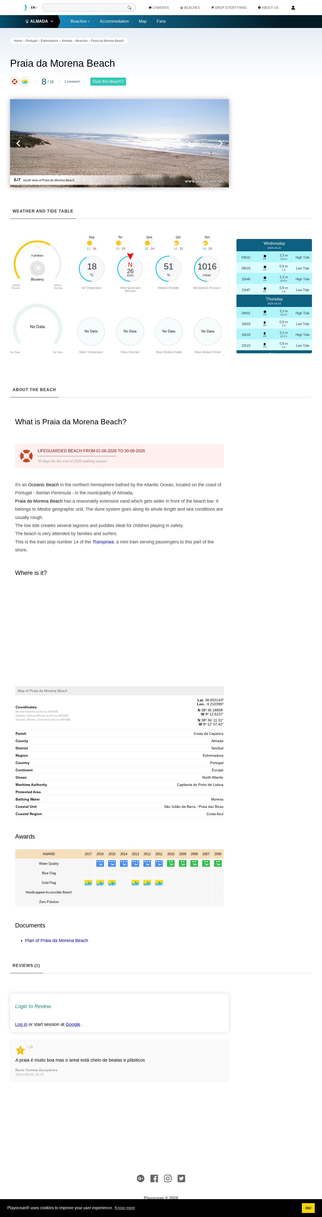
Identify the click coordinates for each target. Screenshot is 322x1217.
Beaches (79, 21)
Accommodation (114, 21)
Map (143, 21)
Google (73, 1024)
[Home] (26, 8)
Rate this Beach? (108, 81)
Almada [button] (39, 21)
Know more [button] (125, 1208)
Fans (161, 21)
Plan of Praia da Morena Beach (56, 940)
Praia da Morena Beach (107, 41)
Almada (67, 41)
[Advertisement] (274, 113)
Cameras (161, 8)
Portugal (31, 41)
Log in (21, 1024)
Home (18, 41)
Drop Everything (231, 8)
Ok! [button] (308, 1208)
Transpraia (103, 541)
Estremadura (49, 41)
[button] (64, 143)
